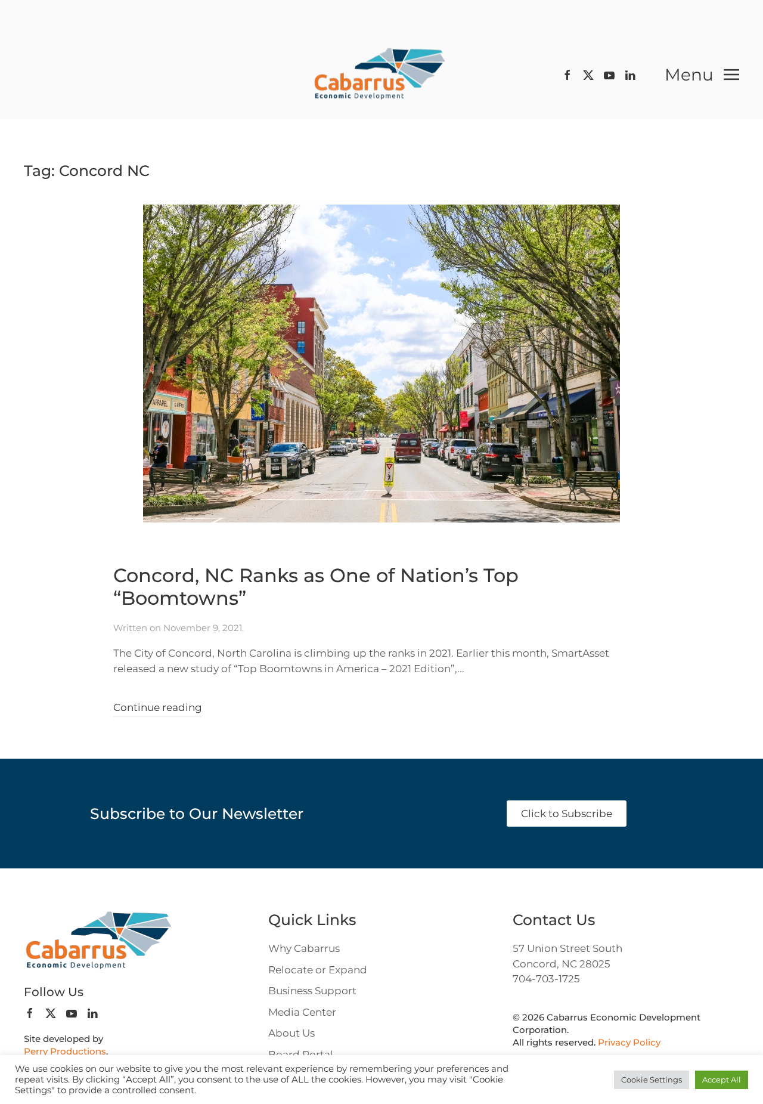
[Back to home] (381, 75)
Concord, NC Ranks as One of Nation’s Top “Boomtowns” (316, 587)
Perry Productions (65, 1051)
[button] (702, 74)
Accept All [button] (721, 1079)
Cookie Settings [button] (651, 1079)
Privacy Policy (629, 1042)
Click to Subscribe (566, 814)
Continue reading (157, 707)
